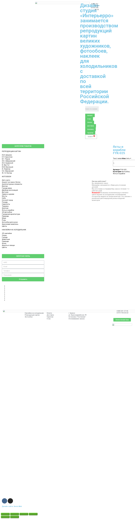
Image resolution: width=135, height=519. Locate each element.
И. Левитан (6, 169)
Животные (6, 239)
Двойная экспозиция (10, 190)
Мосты (4, 196)
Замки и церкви (8, 194)
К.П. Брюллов (7, 157)
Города (4, 237)
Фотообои (126, 172)
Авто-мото (6, 180)
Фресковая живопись (10, 224)
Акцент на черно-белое (11, 182)
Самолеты (6, 204)
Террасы (5, 206)
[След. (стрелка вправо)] (14, 517)
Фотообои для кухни (10, 222)
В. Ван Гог (6, 165)
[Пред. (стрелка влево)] (5, 517)
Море (4, 218)
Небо (4, 198)
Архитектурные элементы (12, 184)
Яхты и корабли (8, 210)
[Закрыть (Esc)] (5, 514)
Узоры (4, 235)
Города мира (7, 188)
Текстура (116, 158)
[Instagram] (10, 501)
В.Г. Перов (6, 159)
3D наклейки (7, 233)
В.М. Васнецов (7, 167)
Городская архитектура (11, 214)
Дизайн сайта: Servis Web (12, 506)
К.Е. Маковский (8, 171)
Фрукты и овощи (8, 245)
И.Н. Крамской (7, 163)
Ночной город (7, 200)
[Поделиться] (14, 514)
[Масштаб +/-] (33, 514)
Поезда (4, 202)
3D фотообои (7, 212)
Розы (4, 220)
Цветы (4, 226)
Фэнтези (5, 208)
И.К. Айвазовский (8, 161)
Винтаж (5, 186)
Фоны (4, 243)
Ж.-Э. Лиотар (7, 173)
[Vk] (4, 501)
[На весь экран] (23, 514)
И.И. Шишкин (7, 155)
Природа (5, 216)
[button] (90, 115)
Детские (5, 192)
